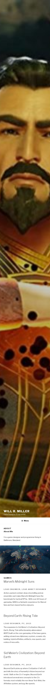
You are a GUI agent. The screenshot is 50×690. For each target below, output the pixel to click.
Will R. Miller (17, 511)
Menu (26, 521)
